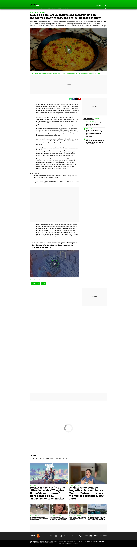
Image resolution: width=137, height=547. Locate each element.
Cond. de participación (87, 541)
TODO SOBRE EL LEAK (35, 485)
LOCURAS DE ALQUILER (74, 485)
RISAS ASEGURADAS (91, 121)
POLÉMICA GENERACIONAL (75, 515)
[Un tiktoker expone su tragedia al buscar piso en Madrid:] (88, 473)
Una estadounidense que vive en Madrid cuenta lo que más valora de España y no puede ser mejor (58, 518)
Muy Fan (33, 8)
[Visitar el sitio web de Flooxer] (104, 536)
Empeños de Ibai (66, 1)
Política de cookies (78, 541)
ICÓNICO (88, 139)
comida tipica (35, 283)
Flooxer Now (33, 279)
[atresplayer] (99, 5)
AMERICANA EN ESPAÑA (55, 515)
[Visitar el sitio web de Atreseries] (76, 536)
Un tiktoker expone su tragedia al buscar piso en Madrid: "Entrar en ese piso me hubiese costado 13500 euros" (86, 493)
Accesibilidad (75, 543)
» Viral (38, 279)
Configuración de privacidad (98, 541)
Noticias (43, 8)
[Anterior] (31, 1)
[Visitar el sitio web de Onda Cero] (81, 536)
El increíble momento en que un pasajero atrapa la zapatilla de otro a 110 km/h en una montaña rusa (96, 519)
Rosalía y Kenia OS (58, 1)
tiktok (43, 283)
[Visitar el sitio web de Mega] (71, 536)
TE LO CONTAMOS (34, 515)
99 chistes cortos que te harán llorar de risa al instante (94, 124)
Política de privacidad (68, 541)
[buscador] (105, 5)
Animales (59, 8)
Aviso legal (61, 541)
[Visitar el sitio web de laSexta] (56, 536)
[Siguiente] (106, 1)
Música (53, 8)
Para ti (48, 8)
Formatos (65, 8)
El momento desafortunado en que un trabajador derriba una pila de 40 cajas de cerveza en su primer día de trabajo (54, 245)
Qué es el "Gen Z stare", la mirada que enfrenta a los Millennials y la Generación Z (77, 518)
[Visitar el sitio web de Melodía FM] (91, 536)
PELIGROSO (90, 515)
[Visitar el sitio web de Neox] (61, 536)
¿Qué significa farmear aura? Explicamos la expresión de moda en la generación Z (39, 518)
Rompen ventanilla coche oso (47, 1)
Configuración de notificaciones (65, 543)
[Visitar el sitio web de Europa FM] (86, 536)
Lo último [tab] (98, 118)
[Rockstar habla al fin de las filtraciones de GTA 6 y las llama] (49, 473)
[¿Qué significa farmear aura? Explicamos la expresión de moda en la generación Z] (39, 509)
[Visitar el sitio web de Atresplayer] (98, 536)
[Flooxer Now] (40, 5)
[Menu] (105, 8)
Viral (38, 8)
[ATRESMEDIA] (35, 535)
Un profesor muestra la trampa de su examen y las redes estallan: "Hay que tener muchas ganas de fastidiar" (94, 133)
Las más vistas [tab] (88, 118)
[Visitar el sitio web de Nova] (66, 536)
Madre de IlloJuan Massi (75, 1)
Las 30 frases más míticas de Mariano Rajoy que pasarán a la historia (95, 142)
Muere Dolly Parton (36, 1)
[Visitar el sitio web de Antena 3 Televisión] (51, 536)
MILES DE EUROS (90, 128)
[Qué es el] (78, 509)
